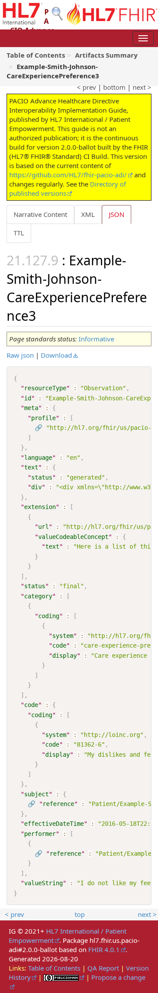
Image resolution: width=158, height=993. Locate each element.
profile (43, 417)
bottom (114, 87)
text (31, 467)
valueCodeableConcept (73, 536)
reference (58, 803)
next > (142, 87)
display (64, 655)
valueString (43, 883)
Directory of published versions (67, 189)
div (36, 487)
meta (31, 407)
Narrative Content (40, 214)
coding (48, 615)
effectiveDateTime (54, 823)
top (80, 914)
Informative (96, 338)
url (43, 526)
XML (88, 214)
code (59, 645)
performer (40, 833)
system (62, 635)
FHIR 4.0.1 (104, 949)
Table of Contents (54, 968)
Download (56, 355)
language (38, 457)
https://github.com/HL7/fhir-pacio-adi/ (68, 174)
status (41, 477)
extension (40, 506)
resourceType (45, 388)
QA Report (103, 968)
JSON (116, 214)
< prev (86, 87)
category (38, 596)
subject (36, 794)
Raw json (20, 355)
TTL (19, 232)
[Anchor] (42, 315)
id (27, 398)
